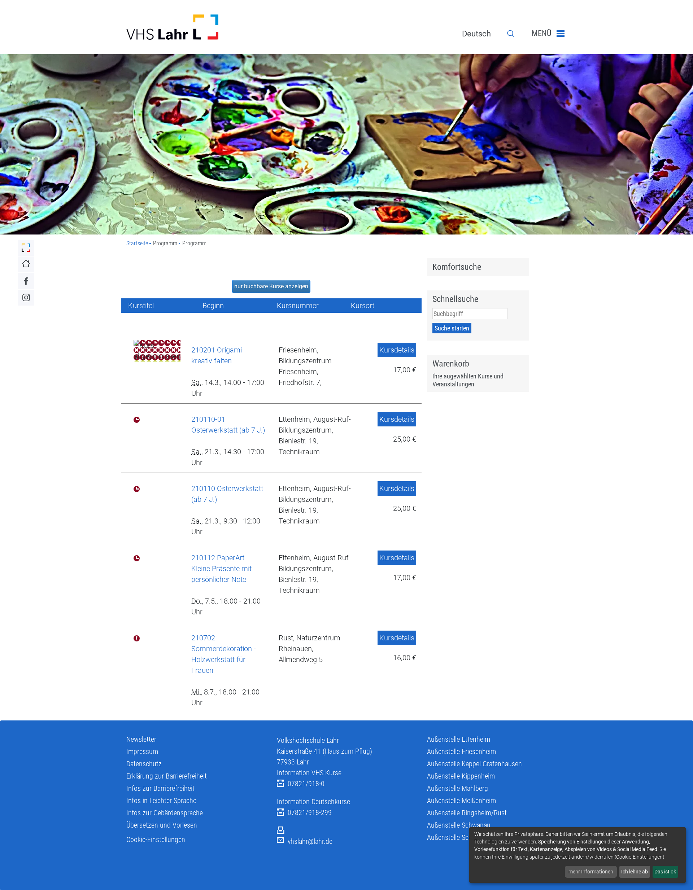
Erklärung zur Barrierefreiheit (166, 776)
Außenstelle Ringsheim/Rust (467, 812)
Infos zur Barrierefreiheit (160, 788)
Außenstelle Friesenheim (461, 751)
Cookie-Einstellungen (155, 839)
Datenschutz (144, 763)
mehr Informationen (590, 871)
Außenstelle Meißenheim (461, 800)
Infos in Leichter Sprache (161, 800)
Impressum (142, 751)
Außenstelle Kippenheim (461, 776)
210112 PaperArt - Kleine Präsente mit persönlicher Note (221, 568)
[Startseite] (196, 27)
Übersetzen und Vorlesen (161, 825)
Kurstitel (141, 305)
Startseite (137, 243)
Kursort (362, 305)
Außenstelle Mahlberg (457, 788)
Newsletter (141, 739)
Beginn (213, 305)
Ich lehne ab (634, 871)
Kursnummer (298, 305)
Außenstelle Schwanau (459, 825)
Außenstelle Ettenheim (458, 739)
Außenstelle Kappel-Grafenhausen (474, 763)
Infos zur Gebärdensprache (164, 812)
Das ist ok (665, 871)
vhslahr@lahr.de (310, 841)
